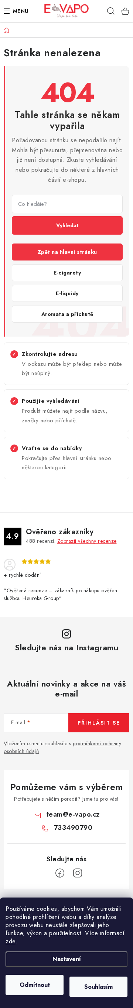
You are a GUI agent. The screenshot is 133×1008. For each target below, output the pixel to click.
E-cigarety (67, 272)
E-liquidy (67, 293)
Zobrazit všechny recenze (87, 541)
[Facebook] (59, 873)
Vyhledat (67, 225)
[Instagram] (77, 873)
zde (11, 941)
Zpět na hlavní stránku (67, 252)
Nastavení (66, 959)
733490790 (73, 827)
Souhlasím (98, 987)
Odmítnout (35, 985)
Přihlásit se (99, 722)
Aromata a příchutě (67, 314)
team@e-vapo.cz (73, 814)
